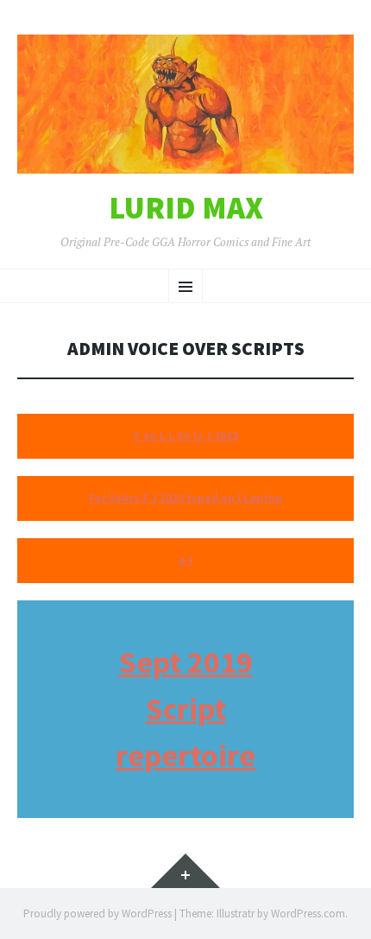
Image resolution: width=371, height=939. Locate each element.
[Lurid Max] (185, 104)
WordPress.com (308, 913)
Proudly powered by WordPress (97, 913)
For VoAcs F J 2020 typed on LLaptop (185, 498)
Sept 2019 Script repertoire (185, 709)
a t (186, 560)
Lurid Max (186, 208)
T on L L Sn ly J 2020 (185, 435)
